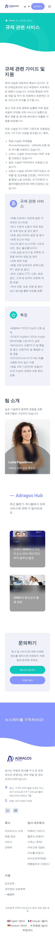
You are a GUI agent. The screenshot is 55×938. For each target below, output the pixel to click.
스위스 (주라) (35, 841)
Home (12, 20)
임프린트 (10, 883)
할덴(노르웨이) (36, 836)
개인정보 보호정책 (15, 888)
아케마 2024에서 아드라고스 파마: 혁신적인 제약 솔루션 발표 (26, 553)
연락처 (8, 847)
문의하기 (38, 6)
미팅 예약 (27, 680)
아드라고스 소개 (14, 830)
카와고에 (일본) (36, 847)
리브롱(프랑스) (36, 852)
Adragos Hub (29, 495)
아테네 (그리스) (36, 830)
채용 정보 (10, 836)
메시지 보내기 (27, 669)
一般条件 (10, 894)
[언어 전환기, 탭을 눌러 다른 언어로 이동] (26, 6)
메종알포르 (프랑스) (39, 863)
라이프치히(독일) (37, 858)
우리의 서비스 (26, 20)
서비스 (8, 841)
